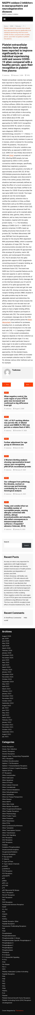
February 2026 (7, 650)
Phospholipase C (7, 945)
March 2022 (6, 717)
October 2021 (7, 729)
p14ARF (5, 866)
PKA (3, 976)
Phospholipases (7, 948)
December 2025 (7, 655)
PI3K (3, 962)
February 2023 (7, 691)
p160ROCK (6, 869)
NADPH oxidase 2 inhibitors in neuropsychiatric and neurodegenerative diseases (17, 7)
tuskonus (6, 75)
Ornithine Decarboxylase (10, 761)
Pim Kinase (6, 964)
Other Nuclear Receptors (10, 806)
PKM (3, 988)
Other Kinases (7, 799)
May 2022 (5, 713)
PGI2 (4, 931)
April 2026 (5, 646)
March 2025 (6, 667)
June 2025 (5, 660)
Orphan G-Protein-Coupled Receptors (14, 768)
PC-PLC (5, 909)
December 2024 (7, 674)
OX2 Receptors (7, 840)
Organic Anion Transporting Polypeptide (15, 756)
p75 (3, 888)
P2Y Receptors (7, 873)
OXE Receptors (7, 842)
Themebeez (19, 1010)
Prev (7, 384)
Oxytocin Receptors (8, 854)
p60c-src (5, 883)
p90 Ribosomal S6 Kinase (10, 890)
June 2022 (5, 710)
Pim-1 (4, 967)
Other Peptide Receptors (10, 811)
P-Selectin (5, 859)
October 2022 (7, 701)
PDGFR (4, 914)
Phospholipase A (7, 943)
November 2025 (7, 658)
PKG (3, 986)
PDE (3, 912)
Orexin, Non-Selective (9, 749)
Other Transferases (8, 833)
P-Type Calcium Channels (10, 864)
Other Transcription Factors (11, 830)
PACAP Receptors (8, 895)
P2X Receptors (7, 871)
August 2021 (6, 734)
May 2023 (5, 684)
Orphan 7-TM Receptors (10, 763)
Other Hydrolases (8, 794)
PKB (3, 979)
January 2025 (6, 672)
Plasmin (4, 995)
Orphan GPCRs (7, 770)
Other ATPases (7, 782)
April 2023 (5, 686)
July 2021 (5, 736)
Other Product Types (9, 816)
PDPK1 (4, 919)
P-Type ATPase (7, 861)
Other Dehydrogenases (10, 792)
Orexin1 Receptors (8, 751)
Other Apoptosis (7, 780)
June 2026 (5, 641)
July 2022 (5, 708)
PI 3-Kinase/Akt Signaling (10, 957)
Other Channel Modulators (11, 790)
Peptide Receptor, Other (10, 921)
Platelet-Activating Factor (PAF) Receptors (16, 1000)
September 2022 (8, 703)
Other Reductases (8, 821)
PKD (3, 983)
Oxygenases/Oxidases (9, 852)
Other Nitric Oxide (8, 804)
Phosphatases (7, 933)
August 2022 (6, 705)
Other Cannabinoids (8, 787)
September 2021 (8, 732)
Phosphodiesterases (9, 936)
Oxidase (5, 845)
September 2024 (8, 681)
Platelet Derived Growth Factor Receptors (16, 998)
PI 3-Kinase (6, 955)
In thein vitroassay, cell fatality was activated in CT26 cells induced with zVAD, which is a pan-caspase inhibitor (17, 578)
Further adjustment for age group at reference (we (15, 443)
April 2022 (5, 715)
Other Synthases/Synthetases (12, 825)
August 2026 (6, 636)
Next (27, 384)
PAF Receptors (7, 897)
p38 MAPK (6, 876)
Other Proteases (7, 818)
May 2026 (5, 643)
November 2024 (7, 677)
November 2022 (7, 698)
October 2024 (7, 679)
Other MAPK (6, 802)
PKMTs (4, 991)
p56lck (4, 881)
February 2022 (7, 720)
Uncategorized (7, 1003)
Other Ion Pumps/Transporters (12, 797)
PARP (4, 907)
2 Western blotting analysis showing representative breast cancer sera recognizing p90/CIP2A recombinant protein (17, 463)
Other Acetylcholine (8, 775)
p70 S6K (5, 885)
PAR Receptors (7, 902)
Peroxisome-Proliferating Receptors (14, 926)
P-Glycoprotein (7, 857)
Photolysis (5, 952)
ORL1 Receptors (7, 758)
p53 (3, 878)
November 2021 (7, 727)
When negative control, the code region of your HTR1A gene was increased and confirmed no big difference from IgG (16, 400)
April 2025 (5, 665)
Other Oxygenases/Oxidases (12, 809)
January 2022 (6, 722)
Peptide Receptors (8, 924)
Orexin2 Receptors (8, 754)
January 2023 (6, 693)
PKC (3, 981)
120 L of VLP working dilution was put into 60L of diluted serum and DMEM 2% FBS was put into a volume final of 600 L (17, 423)
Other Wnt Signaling (9, 835)
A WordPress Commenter (12, 618)
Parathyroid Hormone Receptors (13, 904)
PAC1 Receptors (7, 892)
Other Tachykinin (8, 828)
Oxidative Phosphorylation (11, 847)
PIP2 (28, 75)
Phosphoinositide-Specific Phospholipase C (16, 940)
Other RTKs (6, 823)
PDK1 (4, 916)
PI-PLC (4, 959)
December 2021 (7, 725)
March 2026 (6, 648)
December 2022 (7, 696)
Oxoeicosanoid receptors (10, 849)
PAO (3, 900)
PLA (3, 993)
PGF (3, 928)
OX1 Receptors (7, 837)
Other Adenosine (8, 778)
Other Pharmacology (9, 814)
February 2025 (7, 670)
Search (6, 542)
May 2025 (5, 662)
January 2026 (6, 653)
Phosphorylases (7, 950)
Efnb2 (11, 155)
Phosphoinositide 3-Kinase (11, 938)
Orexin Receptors (8, 746)
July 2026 (5, 638)
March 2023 (6, 689)
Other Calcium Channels (10, 785)
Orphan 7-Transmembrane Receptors (14, 766)
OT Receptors (6, 773)
